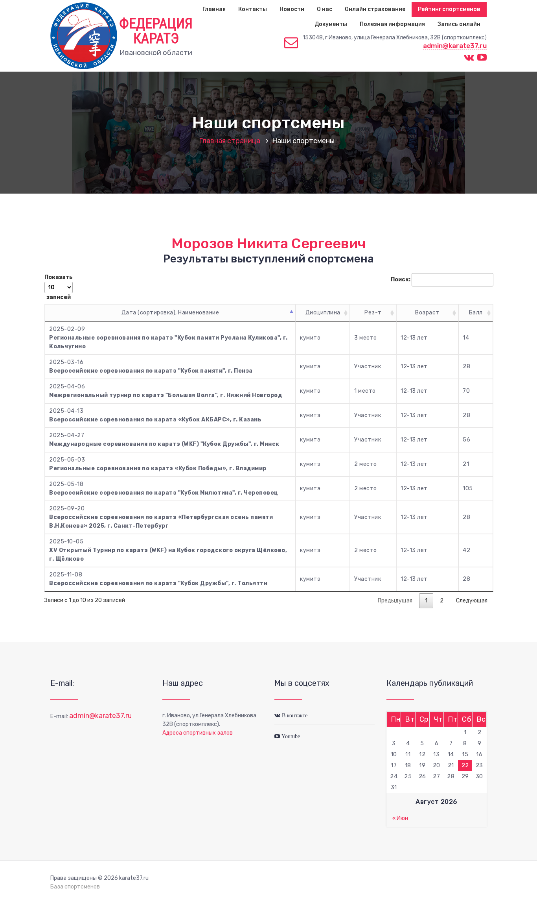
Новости (292, 9)
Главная (214, 9)
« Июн (400, 818)
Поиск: (400, 279)
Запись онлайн (459, 24)
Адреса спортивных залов (197, 733)
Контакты (252, 9)
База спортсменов (75, 886)
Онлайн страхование (375, 9)
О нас (324, 9)
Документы (330, 24)
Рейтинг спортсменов (449, 9)
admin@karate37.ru (455, 46)
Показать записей (58, 287)
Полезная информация (392, 24)
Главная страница (229, 141)
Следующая (471, 600)
